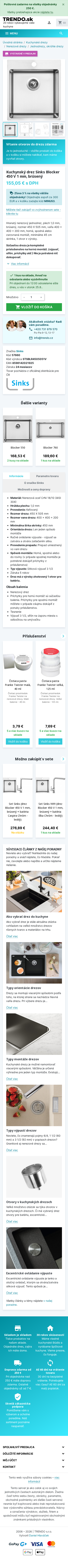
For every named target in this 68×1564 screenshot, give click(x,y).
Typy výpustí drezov (21, 1130)
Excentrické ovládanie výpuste (29, 1273)
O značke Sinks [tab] (34, 482)
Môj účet (10, 1460)
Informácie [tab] (16, 476)
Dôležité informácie (18, 1453)
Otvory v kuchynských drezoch (29, 1202)
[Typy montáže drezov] (34, 1034)
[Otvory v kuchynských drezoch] (34, 1176)
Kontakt (9, 1466)
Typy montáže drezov (22, 1059)
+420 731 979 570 (45, 329)
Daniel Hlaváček (39, 1535)
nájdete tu (46, 12)
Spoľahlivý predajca (18, 1447)
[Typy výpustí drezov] (34, 1105)
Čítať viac (12, 936)
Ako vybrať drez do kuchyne (27, 917)
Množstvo (12, 297)
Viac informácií (20, 263)
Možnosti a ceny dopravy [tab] (34, 489)
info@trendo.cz (43, 337)
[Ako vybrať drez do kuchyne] (34, 891)
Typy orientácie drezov (23, 988)
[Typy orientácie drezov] (34, 963)
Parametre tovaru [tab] (47, 476)
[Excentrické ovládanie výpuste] (34, 1248)
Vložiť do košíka (34, 307)
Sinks (19, 351)
